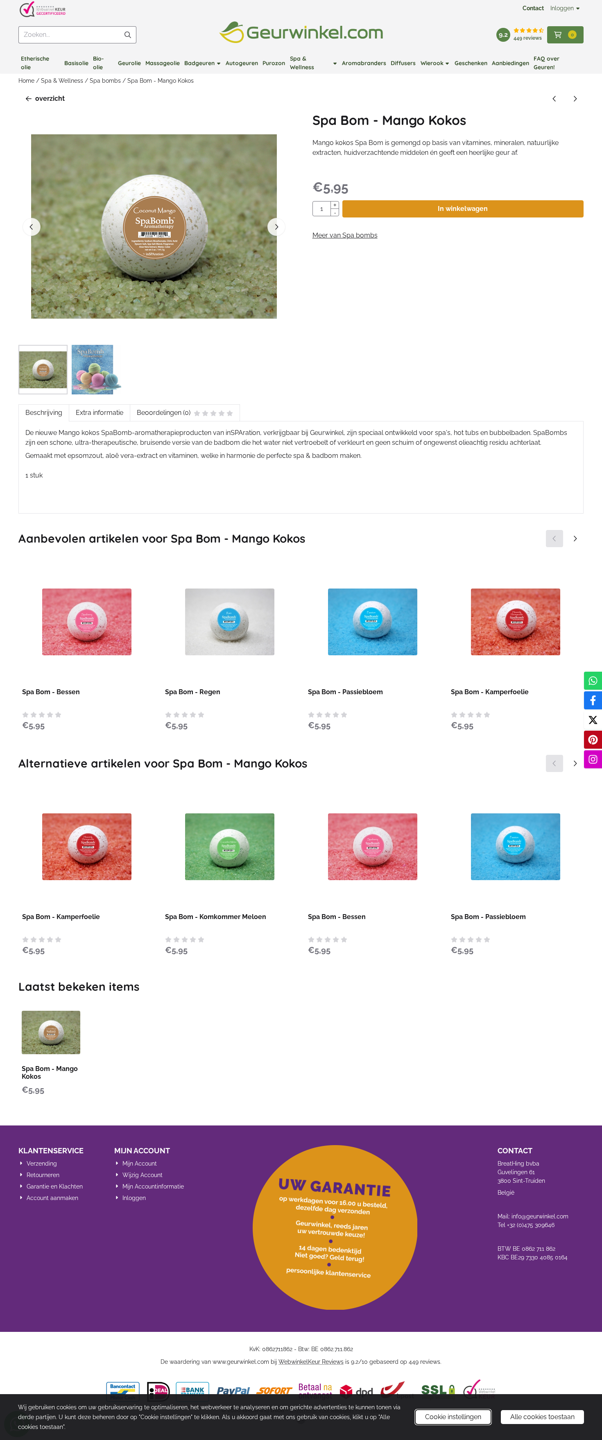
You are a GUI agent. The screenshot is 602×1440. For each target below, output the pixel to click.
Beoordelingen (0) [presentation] (163, 413)
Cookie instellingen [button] (453, 1417)
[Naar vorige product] (554, 98)
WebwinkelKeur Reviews (311, 1361)
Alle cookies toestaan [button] (542, 1417)
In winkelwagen (463, 209)
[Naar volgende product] (575, 98)
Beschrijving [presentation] (43, 413)
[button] (565, 34)
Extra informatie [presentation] (99, 413)
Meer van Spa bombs (345, 235)
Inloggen (562, 8)
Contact (533, 8)
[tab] (43, 412)
